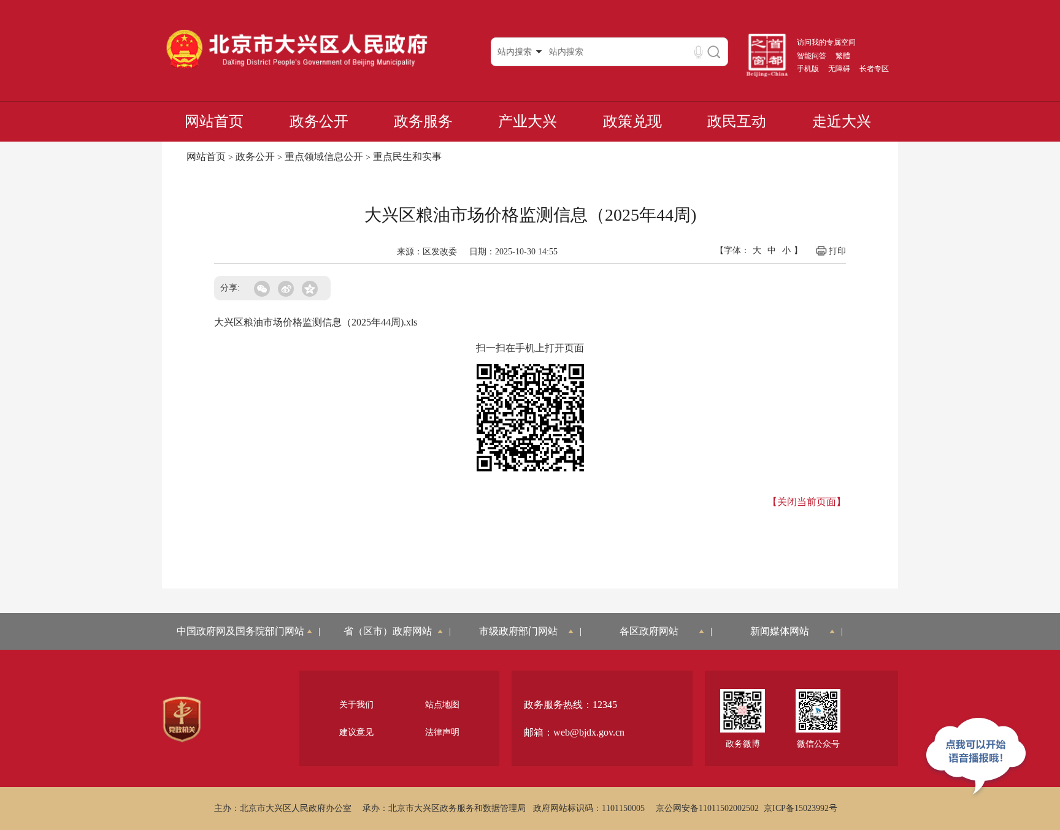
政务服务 (423, 121)
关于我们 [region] (356, 704)
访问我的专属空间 (826, 42)
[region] (182, 719)
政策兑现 (632, 121)
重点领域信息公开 (324, 156)
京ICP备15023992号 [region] (800, 808)
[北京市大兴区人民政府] (296, 68)
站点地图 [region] (442, 704)
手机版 (808, 68)
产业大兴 (527, 121)
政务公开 (319, 121)
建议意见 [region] (356, 732)
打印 (837, 251)
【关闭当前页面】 (806, 502)
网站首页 (214, 121)
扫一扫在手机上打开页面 (530, 348)
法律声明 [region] (442, 732)
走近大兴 (841, 121)
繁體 (842, 55)
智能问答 (811, 55)
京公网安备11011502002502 (707, 808)
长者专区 (874, 68)
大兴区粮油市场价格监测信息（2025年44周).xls (315, 322)
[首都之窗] (767, 74)
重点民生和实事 (407, 156)
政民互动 (736, 121)
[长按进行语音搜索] (698, 51)
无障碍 (839, 68)
